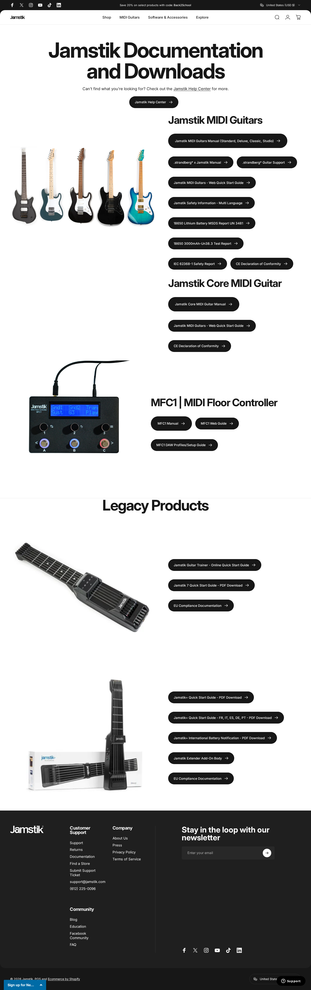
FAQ (73, 944)
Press (117, 845)
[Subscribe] (267, 853)
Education (78, 926)
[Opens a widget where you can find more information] (290, 981)
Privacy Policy (124, 852)
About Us (120, 838)
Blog (73, 919)
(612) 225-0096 (83, 889)
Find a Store (80, 863)
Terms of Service (127, 859)
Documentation (82, 856)
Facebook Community (79, 935)
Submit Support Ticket (82, 872)
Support (76, 843)
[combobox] (280, 5)
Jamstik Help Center (192, 88)
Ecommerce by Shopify (64, 979)
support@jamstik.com (87, 882)
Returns (76, 849)
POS (38, 979)
